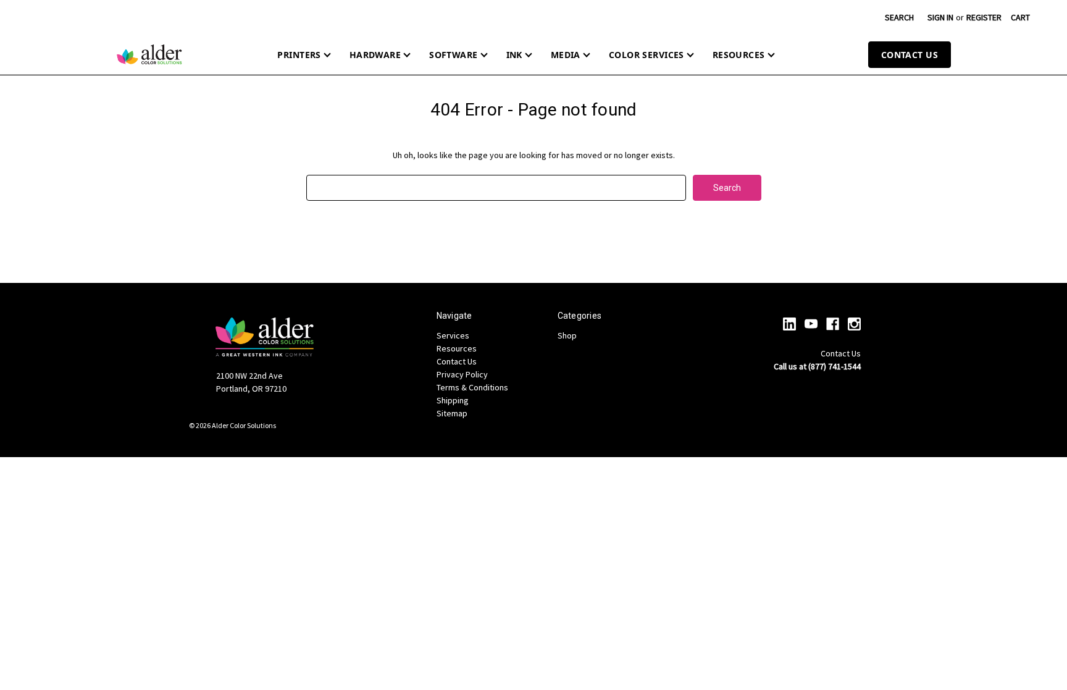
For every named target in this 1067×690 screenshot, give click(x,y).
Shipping (453, 400)
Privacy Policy (462, 374)
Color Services (646, 55)
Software (453, 55)
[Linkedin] (789, 324)
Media (565, 55)
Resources (739, 55)
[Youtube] (811, 324)
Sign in (940, 17)
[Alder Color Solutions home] (149, 54)
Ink (514, 55)
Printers (298, 55)
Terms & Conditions (472, 387)
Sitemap (452, 413)
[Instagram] (854, 324)
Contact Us (909, 55)
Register (984, 17)
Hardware (375, 55)
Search (899, 17)
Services (453, 335)
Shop (567, 335)
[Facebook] (832, 324)
